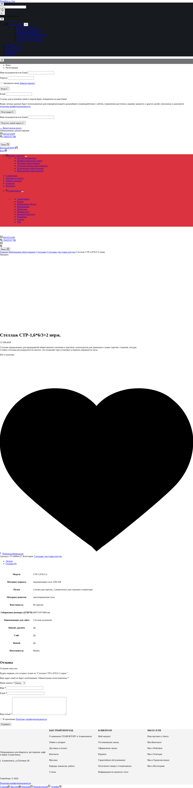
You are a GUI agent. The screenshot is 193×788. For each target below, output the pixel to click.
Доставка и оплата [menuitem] (14, 47)
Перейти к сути (7, 1)
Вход (8, 65)
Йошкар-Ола (23, 212)
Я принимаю (25, 719)
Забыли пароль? (27, 83)
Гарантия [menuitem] (10, 52)
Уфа (19, 222)
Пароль (3, 78)
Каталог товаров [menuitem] (16, 24)
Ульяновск (22, 217)
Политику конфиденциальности (31, 719)
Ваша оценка (7, 683)
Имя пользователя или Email (13, 72)
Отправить (5, 724)
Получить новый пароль (11, 123)
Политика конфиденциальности (15, 783)
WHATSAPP (9, 134)
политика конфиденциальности (15, 106)
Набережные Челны (26, 204)
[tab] (99, 561)
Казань (20, 201)
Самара (20, 219)
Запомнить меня (11, 83)
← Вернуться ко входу (11, 128)
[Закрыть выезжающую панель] (2, 19)
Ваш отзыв (6, 714)
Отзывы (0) (11, 563)
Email (2, 94)
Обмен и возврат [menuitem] (14, 50)
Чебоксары (22, 209)
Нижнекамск (23, 206)
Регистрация (12, 67)
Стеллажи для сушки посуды (48, 556)
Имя (3, 688)
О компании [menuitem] (12, 45)
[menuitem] (26, 24)
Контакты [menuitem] (10, 55)
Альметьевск (23, 199)
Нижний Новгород (26, 214)
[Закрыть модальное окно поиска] (2, 4)
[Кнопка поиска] (2, 11)
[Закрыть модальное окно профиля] (2, 60)
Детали (9, 561)
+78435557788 (9, 136)
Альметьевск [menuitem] (14, 191)
